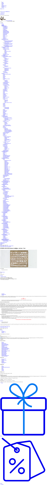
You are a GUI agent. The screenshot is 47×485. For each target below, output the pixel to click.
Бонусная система (4, 6)
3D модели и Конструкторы (5, 355)
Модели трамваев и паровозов (5, 348)
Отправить (2, 339)
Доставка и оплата (4, 5)
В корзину (1, 275)
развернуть (1, 320)
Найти (13, 21)
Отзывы (3, 7)
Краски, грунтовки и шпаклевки (6, 350)
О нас (2, 4)
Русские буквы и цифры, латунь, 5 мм (5, 326)
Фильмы (3, 3)
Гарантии (3, 359)
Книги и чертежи (4, 352)
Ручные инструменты (4, 346)
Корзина (2, 23)
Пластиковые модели (4, 345)
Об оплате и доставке (3, 276)
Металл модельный (4, 351)
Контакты (3, 361)
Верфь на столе (2, 8)
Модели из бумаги (4, 354)
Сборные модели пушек (5, 349)
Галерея (3, 370)
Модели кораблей (4, 343)
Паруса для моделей (4, 353)
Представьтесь (2, 336)
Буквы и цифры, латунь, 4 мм (4, 327)
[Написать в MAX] (3, 11)
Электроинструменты (4, 347)
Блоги (2, 368)
